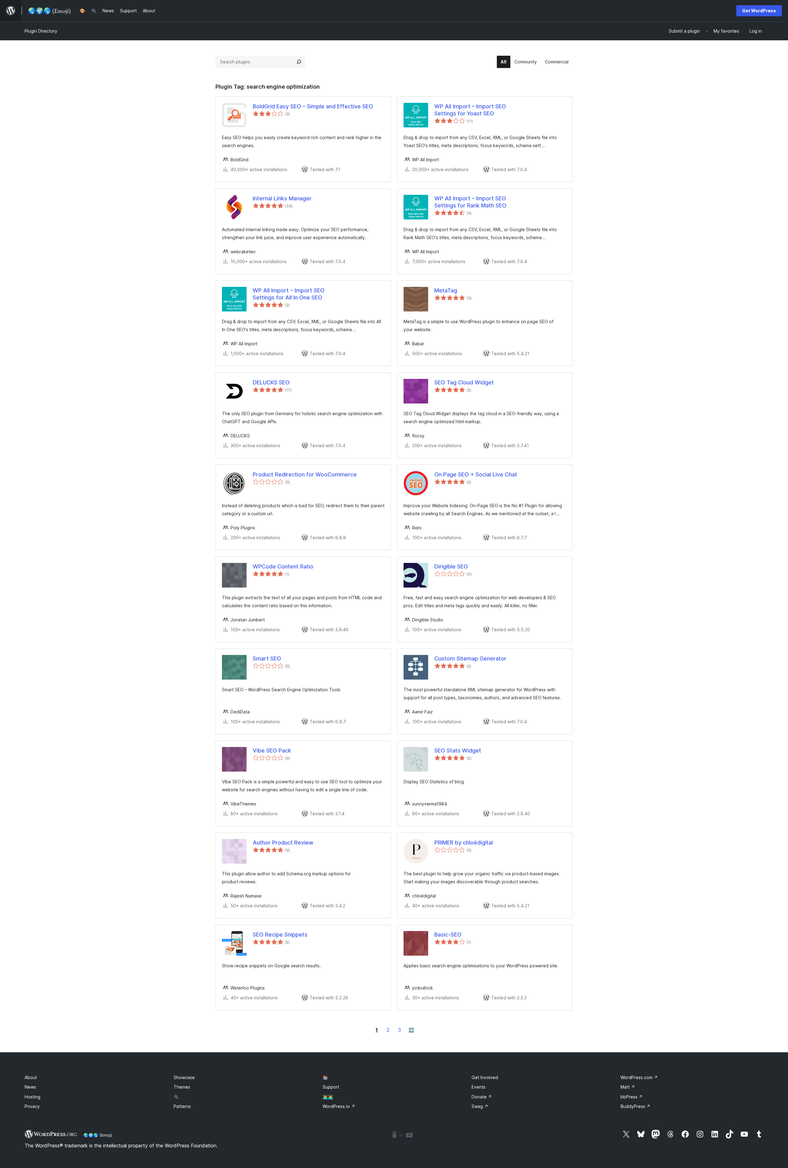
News (30, 1087)
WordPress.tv (339, 1106)
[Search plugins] (299, 62)
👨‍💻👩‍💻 (328, 1096)
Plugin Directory (41, 31)
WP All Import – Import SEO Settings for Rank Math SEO (470, 202)
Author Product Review (283, 842)
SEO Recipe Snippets (280, 934)
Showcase (184, 1077)
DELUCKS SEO (271, 382)
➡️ (411, 1030)
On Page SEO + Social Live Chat (475, 474)
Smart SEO (267, 658)
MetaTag (445, 290)
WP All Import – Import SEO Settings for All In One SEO (288, 294)
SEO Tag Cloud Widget (464, 382)
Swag (480, 1106)
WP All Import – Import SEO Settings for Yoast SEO (470, 110)
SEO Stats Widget (457, 750)
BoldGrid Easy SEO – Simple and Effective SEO (313, 106)
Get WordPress (759, 10)
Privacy (32, 1106)
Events (478, 1087)
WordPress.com (639, 1077)
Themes (182, 1087)
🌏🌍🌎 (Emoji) (97, 1135)
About (31, 1077)
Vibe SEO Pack (272, 750)
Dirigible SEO (451, 566)
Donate (482, 1096)
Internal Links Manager (282, 198)
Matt (628, 1087)
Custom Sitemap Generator (470, 658)
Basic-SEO (447, 934)
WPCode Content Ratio (283, 566)
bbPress (632, 1096)
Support (331, 1087)
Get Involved (485, 1077)
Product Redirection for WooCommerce (305, 474)
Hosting (32, 1096)
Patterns (182, 1106)
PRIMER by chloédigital (463, 842)
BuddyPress (635, 1106)
